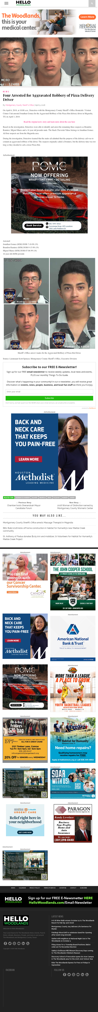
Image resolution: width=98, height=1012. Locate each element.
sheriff (72, 497)
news (49, 497)
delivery (34, 497)
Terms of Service (50, 888)
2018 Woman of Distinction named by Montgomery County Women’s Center (75, 506)
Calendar (22, 888)
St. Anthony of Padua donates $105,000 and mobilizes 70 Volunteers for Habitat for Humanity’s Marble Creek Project (47, 537)
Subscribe (83, 888)
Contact (73, 888)
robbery (65, 497)
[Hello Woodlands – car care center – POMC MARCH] (49, 232)
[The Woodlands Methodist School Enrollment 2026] (72, 798)
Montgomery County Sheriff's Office (20, 105)
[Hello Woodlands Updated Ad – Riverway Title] (25, 797)
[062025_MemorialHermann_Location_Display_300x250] (25, 836)
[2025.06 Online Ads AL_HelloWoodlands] (25, 762)
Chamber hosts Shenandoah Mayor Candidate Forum (23, 506)
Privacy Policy (35, 888)
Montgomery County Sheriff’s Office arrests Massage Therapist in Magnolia (38, 522)
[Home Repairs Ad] (72, 762)
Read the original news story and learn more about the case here (49, 121)
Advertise (62, 888)
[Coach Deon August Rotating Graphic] (72, 711)
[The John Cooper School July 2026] (72, 610)
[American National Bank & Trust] (72, 661)
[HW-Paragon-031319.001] (73, 842)
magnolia (42, 497)
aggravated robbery (23, 497)
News (13, 888)
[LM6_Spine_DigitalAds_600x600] (49, 489)
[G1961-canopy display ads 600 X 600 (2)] (25, 598)
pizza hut (56, 497)
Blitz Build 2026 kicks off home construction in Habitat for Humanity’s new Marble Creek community (44, 529)
